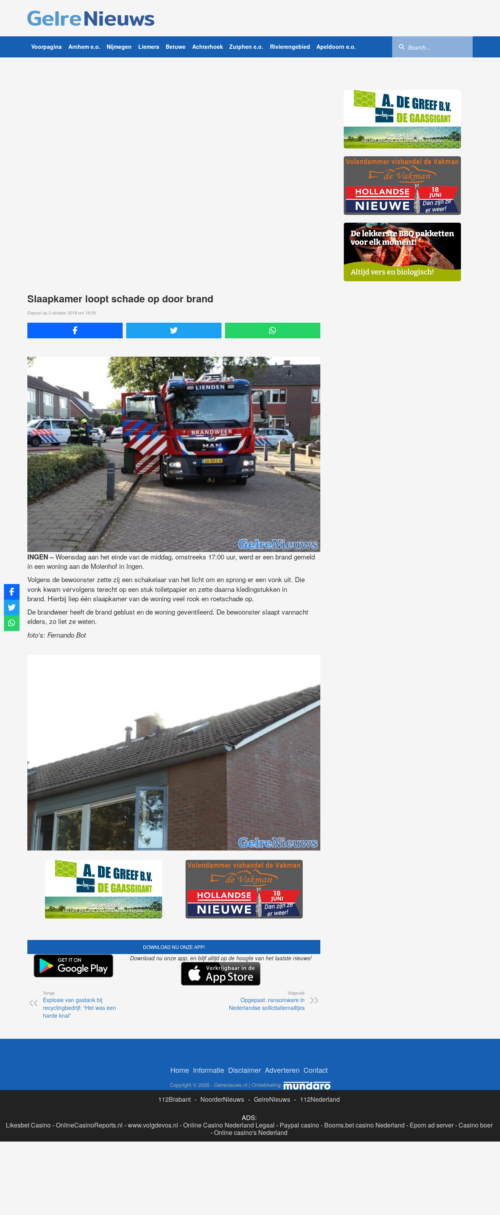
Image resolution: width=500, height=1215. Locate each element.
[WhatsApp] (272, 330)
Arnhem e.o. (84, 46)
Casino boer (476, 1124)
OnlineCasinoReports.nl (89, 1124)
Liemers (148, 46)
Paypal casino (299, 1124)
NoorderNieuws (222, 1099)
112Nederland (320, 1099)
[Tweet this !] (173, 330)
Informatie (208, 1070)
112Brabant (174, 1099)
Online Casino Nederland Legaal (229, 1124)
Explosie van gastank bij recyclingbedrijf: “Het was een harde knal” (79, 1004)
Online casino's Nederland (251, 1132)
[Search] (402, 46)
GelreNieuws (272, 1099)
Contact (316, 1070)
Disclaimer (244, 1070)
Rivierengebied (290, 46)
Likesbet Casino (28, 1124)
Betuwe (176, 46)
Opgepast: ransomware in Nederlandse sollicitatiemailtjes (267, 1000)
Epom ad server (432, 1124)
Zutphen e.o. (246, 46)
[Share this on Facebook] (75, 330)
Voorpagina (46, 46)
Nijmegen (119, 46)
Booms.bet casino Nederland (364, 1124)
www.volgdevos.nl (153, 1124)
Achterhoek (207, 46)
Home (179, 1070)
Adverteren (282, 1070)
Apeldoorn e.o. (336, 46)
